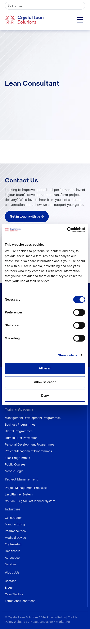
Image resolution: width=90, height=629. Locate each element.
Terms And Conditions (20, 601)
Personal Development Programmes (29, 444)
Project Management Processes (26, 487)
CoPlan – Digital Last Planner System (30, 501)
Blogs (9, 587)
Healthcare (12, 551)
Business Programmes (20, 424)
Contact (10, 581)
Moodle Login (14, 471)
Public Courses (15, 464)
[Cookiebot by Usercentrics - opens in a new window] (67, 230)
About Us (12, 573)
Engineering (13, 544)
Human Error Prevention (21, 438)
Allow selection (45, 382)
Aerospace (12, 557)
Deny (45, 395)
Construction (13, 517)
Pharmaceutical (16, 531)
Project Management (21, 479)
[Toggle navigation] (80, 20)
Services (11, 564)
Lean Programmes (17, 457)
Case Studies (14, 594)
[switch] (79, 312)
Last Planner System (19, 494)
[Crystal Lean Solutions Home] (25, 19)
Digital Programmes (18, 431)
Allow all (45, 368)
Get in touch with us (25, 216)
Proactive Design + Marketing (50, 621)
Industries (12, 509)
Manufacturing (15, 524)
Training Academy (19, 409)
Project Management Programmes (28, 451)
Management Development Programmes (32, 418)
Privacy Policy (56, 617)
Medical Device (15, 537)
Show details (67, 355)
